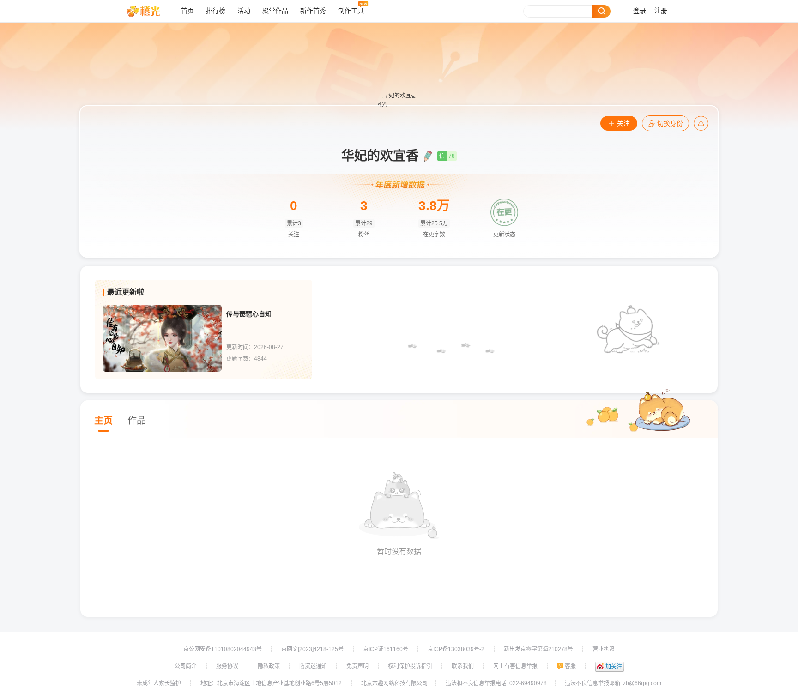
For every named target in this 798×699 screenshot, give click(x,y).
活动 (243, 10)
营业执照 (603, 649)
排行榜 (215, 10)
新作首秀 (313, 10)
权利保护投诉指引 (410, 666)
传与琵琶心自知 (249, 314)
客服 (570, 666)
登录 (639, 10)
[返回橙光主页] (150, 11)
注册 (660, 10)
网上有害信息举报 (515, 666)
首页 (187, 10)
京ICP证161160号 (385, 649)
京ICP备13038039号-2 (456, 649)
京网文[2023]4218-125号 (312, 649)
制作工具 (351, 10)
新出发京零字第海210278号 (538, 649)
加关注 (613, 666)
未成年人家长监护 (159, 683)
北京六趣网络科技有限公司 (394, 683)
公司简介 (186, 666)
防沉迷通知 (313, 666)
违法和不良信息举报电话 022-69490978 (496, 683)
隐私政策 (269, 666)
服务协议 (227, 666)
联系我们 (463, 666)
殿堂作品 (275, 10)
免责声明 (357, 666)
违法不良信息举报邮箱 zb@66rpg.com (613, 683)
